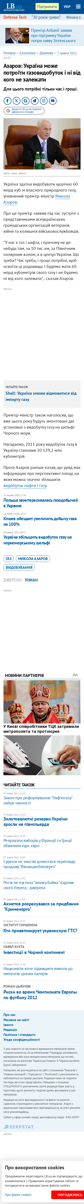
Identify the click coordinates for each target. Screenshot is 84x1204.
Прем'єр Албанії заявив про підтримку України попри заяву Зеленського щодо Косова (53, 38)
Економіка (28, 53)
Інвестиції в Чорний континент (34, 952)
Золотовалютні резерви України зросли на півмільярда (35, 821)
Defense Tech (14, 17)
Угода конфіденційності (21, 1039)
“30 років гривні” (46, 17)
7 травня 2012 (67, 53)
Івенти (8, 1025)
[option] (42, 35)
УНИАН (31, 580)
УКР (67, 6)
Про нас (9, 1014)
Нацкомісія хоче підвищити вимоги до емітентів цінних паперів (38, 971)
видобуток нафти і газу (25, 485)
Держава (46, 53)
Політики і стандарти (19, 1034)
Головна (9, 53)
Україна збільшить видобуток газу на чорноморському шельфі (37, 539)
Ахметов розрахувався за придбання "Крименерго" (40, 906)
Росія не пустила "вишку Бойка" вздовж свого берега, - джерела (38, 885)
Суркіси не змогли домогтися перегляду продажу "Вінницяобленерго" (39, 864)
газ (8, 558)
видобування (19, 567)
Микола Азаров (33, 558)
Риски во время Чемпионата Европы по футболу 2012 (40, 994)
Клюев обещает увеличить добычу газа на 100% (40, 521)
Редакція (10, 1029)
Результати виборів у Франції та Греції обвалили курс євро (37, 843)
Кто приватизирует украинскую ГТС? (40, 931)
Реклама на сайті (16, 1020)
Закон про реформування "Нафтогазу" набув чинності (37, 800)
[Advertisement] (42, 333)
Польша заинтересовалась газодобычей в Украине (40, 503)
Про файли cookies (18, 1195)
